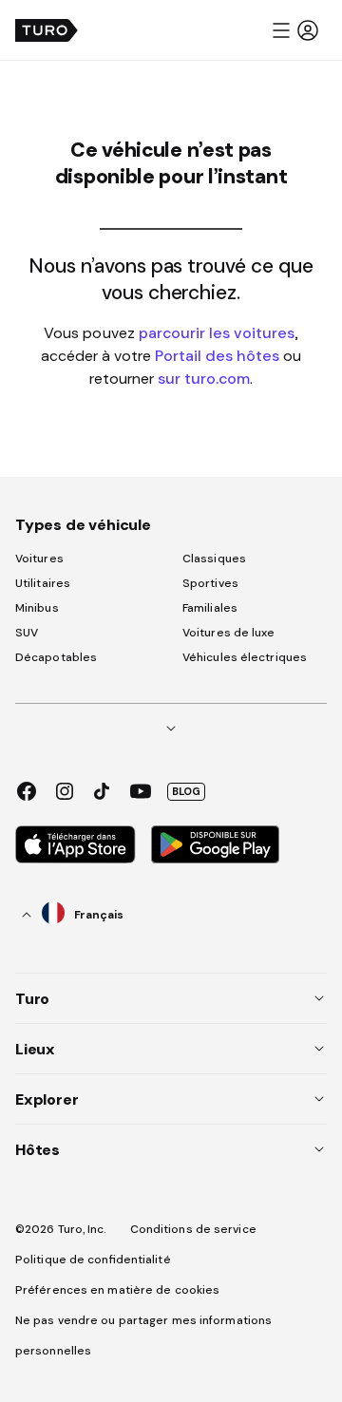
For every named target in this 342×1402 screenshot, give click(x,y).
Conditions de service (193, 1229)
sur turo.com (204, 378)
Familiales (210, 608)
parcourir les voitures (216, 332)
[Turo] (46, 30)
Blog (186, 791)
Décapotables (56, 657)
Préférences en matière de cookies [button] (117, 1290)
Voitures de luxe (229, 632)
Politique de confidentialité (93, 1259)
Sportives (210, 583)
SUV (26, 632)
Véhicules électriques (244, 657)
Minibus (37, 608)
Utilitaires (42, 583)
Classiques (214, 558)
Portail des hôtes (217, 355)
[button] (294, 30)
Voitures (39, 558)
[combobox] (73, 914)
